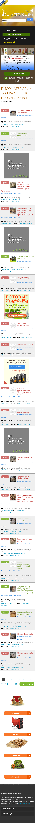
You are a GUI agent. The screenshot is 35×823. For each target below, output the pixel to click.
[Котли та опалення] (25, 51)
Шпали (14, 67)
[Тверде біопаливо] (22, 51)
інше (17, 81)
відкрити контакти (14, 126)
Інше (28, 69)
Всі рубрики (9, 30)
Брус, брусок (7, 57)
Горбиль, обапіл (21, 57)
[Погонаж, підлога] (9, 51)
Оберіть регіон (16, 74)
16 (16, 683)
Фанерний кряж (9, 69)
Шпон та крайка (26, 67)
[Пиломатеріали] (5, 51)
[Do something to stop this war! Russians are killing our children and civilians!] (4, 4)
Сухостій (6, 67)
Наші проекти (8, 809)
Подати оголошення (14, 38)
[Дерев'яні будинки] (19, 51)
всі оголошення (12, 34)
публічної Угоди (24, 803)
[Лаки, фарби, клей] (12, 51)
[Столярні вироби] (2, 51)
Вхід (26, 10)
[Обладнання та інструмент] (32, 51)
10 (6, 683)
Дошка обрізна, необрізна (13, 59)
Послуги (21, 69)
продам (20, 78)
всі (6, 78)
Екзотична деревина (18, 61)
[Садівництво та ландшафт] (29, 51)
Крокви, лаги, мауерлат (12, 63)
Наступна (26, 683)
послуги (29, 78)
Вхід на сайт (10, 42)
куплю (12, 78)
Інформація (7, 814)
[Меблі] (15, 51)
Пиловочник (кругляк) (17, 65)
